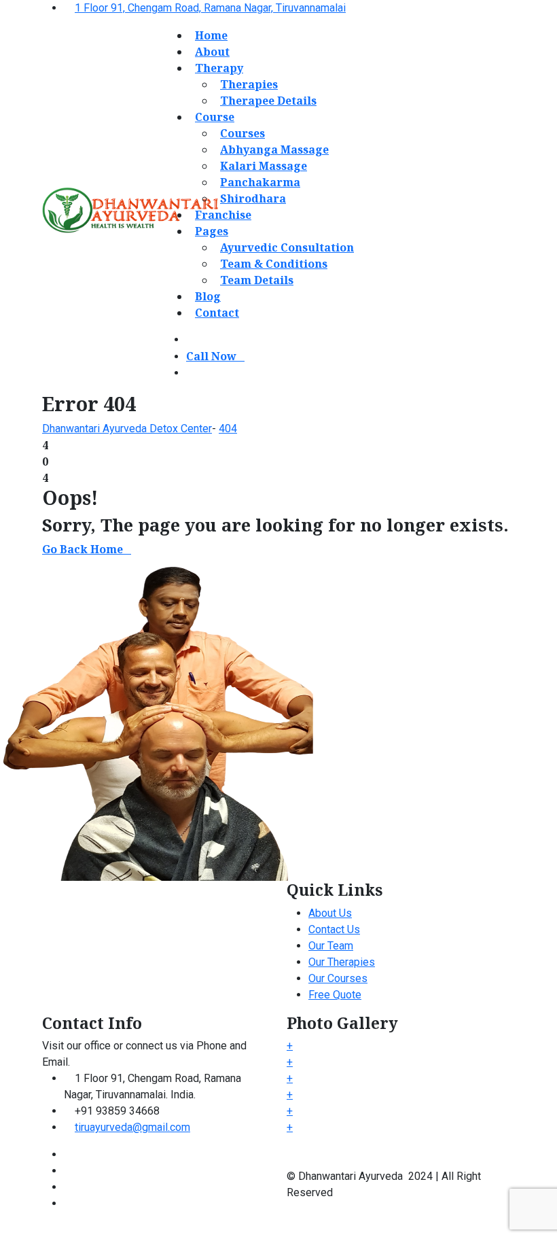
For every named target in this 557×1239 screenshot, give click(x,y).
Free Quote (334, 994)
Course (214, 116)
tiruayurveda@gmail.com (132, 1127)
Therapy (219, 67)
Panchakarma (260, 182)
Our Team (330, 945)
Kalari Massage (263, 165)
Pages (211, 231)
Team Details (256, 280)
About (212, 51)
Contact (217, 312)
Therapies (249, 84)
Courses (242, 133)
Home (211, 35)
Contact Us (334, 929)
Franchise (223, 214)
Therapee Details (268, 100)
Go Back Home (82, 549)
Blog (208, 296)
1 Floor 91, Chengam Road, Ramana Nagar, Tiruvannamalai (210, 7)
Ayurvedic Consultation (287, 247)
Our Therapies (341, 962)
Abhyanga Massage (274, 149)
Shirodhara (253, 198)
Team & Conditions (273, 263)
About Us (330, 913)
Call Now (211, 356)
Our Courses (337, 978)
